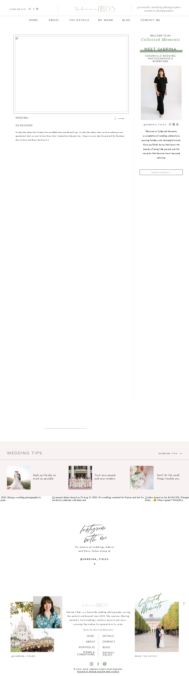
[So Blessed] (71, 74)
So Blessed (24, 125)
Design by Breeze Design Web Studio (98, 672)
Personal (22, 118)
